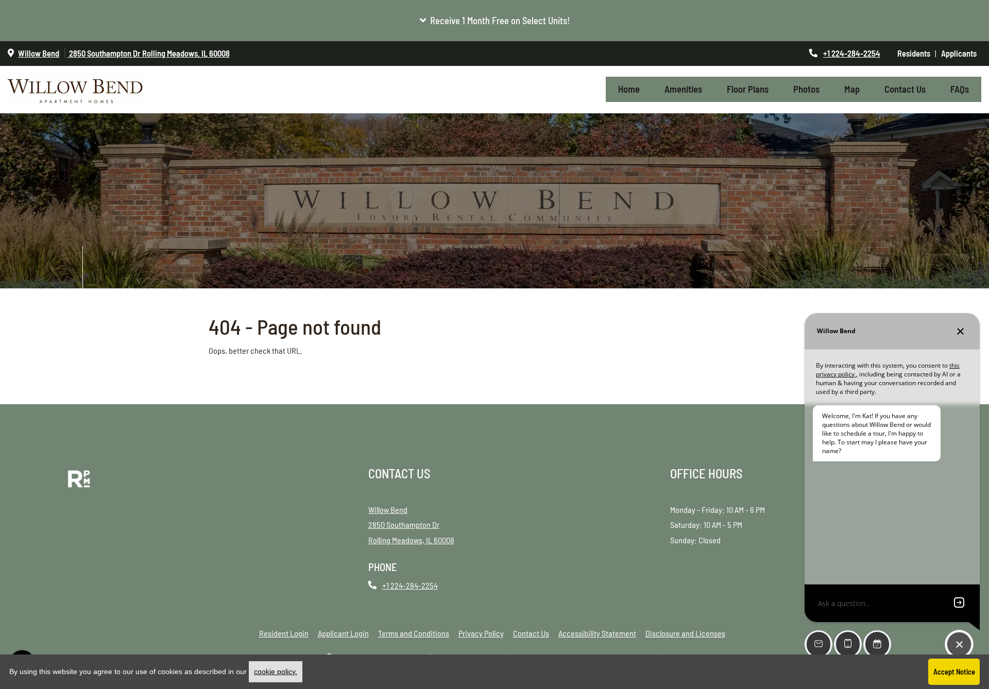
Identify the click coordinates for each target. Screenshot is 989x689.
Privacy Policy (481, 633)
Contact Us (905, 89)
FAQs (959, 89)
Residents (916, 53)
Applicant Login (343, 633)
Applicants (961, 53)
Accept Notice (954, 671)
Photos (806, 89)
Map (852, 89)
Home (629, 89)
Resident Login (284, 633)
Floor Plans (748, 89)
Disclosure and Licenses (685, 633)
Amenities (683, 89)
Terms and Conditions (413, 633)
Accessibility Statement (597, 633)
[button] (494, 20)
